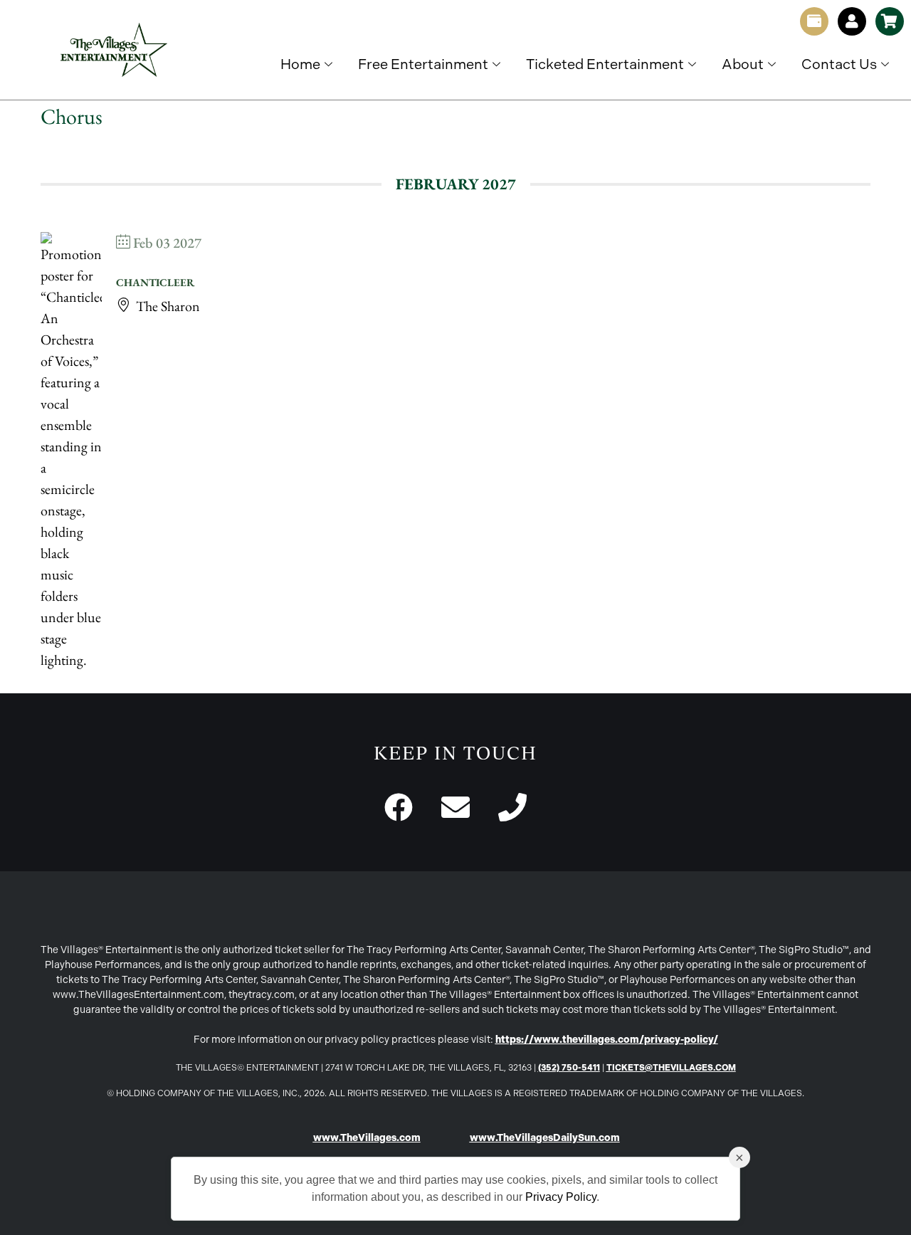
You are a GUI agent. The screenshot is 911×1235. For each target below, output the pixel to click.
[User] (852, 21)
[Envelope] (455, 807)
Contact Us (839, 64)
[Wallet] (814, 21)
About (743, 64)
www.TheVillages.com (367, 1138)
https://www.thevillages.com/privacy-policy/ (606, 1040)
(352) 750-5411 (569, 1068)
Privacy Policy (560, 1197)
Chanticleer (155, 282)
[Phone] (512, 807)
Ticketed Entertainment (605, 64)
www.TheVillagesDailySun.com (545, 1138)
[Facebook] (398, 807)
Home (300, 64)
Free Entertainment (423, 64)
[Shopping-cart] (889, 21)
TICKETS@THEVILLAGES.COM (671, 1068)
